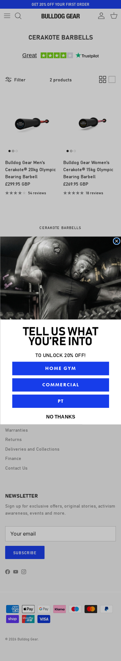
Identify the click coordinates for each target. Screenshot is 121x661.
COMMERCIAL (60, 384)
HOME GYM (60, 368)
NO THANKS (60, 416)
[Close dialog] (117, 241)
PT (60, 401)
